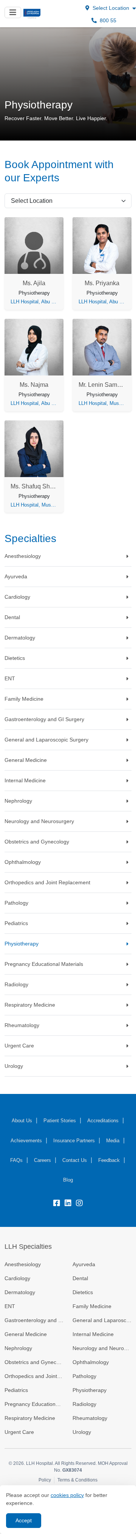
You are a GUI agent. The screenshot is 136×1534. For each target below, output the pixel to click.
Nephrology (18, 1348)
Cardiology (17, 1278)
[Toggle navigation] (13, 12)
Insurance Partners (74, 1140)
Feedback (109, 1160)
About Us (22, 1120)
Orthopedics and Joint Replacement (34, 1376)
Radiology (84, 1404)
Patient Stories (59, 1120)
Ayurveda (84, 1264)
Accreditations (103, 1120)
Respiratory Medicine (30, 1418)
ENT (10, 1306)
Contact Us (74, 1160)
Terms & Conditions (77, 1480)
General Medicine (26, 1334)
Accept (23, 1520)
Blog (68, 1180)
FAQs (16, 1160)
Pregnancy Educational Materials (34, 1404)
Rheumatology (90, 1418)
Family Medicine (92, 1306)
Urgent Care (19, 1432)
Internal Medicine (93, 1334)
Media (112, 1140)
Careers (42, 1160)
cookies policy (67, 1495)
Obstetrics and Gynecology (34, 1362)
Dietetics (83, 1292)
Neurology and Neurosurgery (102, 1348)
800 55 (107, 20)
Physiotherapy (90, 1390)
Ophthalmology (91, 1362)
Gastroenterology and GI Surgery (34, 1320)
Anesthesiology (23, 1264)
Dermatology (20, 1292)
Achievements (26, 1140)
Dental (80, 1278)
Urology (82, 1432)
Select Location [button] (111, 8)
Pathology (84, 1376)
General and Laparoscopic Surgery (102, 1320)
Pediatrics (16, 1390)
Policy (45, 1480)
